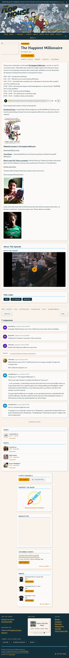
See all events (44, 566)
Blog (47, 34)
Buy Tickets (24, 562)
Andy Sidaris (9, 309)
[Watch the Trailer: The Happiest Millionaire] (35, 269)
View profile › (12, 438)
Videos (41, 34)
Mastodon (58, 624)
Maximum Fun (59, 626)
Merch (33, 38)
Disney (15, 309)
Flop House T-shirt (30, 595)
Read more (61, 2)
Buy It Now (29, 581)
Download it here (9, 109)
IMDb (6, 299)
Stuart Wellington (55, 59)
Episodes (20, 34)
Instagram (58, 622)
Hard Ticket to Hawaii (24, 309)
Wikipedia (27, 299)
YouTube (58, 629)
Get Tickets (24, 479)
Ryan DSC (11, 335)
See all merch (45, 604)
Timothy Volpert (24, 651)
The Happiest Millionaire (36, 65)
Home (6, 34)
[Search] (65, 36)
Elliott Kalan (37, 59)
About (11, 34)
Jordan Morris (45, 59)
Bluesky (57, 619)
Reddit (33, 643)
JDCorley (11, 344)
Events (28, 34)
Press (52, 34)
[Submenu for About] (15, 34)
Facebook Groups (19, 643)
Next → (63, 314)
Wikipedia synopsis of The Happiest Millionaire (20, 146)
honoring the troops (35, 309)
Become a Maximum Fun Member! (34, 507)
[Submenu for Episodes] (24, 34)
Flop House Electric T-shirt (32, 586)
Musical (44, 309)
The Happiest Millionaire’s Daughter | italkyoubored (23, 353)
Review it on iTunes (7, 619)
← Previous (6, 314)
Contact (59, 34)
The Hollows (8, 154)
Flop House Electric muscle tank (34, 576)
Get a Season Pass (38, 479)
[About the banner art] (66, 6)
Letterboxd (16, 299)
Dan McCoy (30, 59)
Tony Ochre (12, 654)
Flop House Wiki (6, 622)
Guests (35, 34)
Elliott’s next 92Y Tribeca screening (16, 160)
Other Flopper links (61, 631)
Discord (6, 643)
